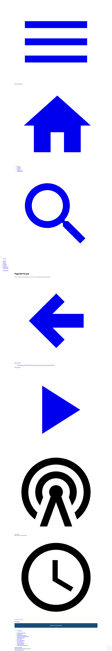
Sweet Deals (19, 171)
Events (18, 168)
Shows (18, 166)
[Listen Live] (56, 409)
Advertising (19, 170)
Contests (19, 167)
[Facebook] (5, 270)
